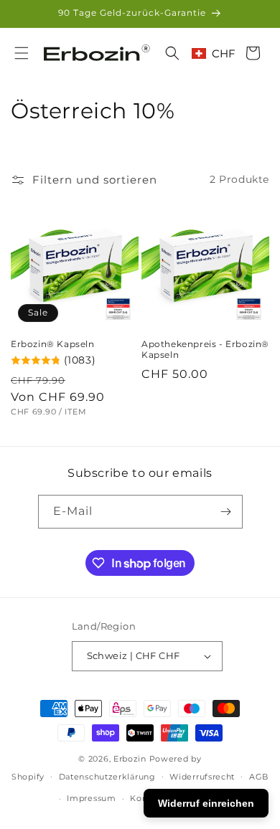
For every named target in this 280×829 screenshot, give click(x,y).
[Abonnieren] (226, 512)
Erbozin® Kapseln (53, 343)
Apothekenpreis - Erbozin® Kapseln (205, 349)
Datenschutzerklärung (107, 777)
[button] (21, 53)
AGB (259, 777)
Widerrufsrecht (202, 777)
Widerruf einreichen (206, 803)
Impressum (91, 798)
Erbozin (129, 759)
